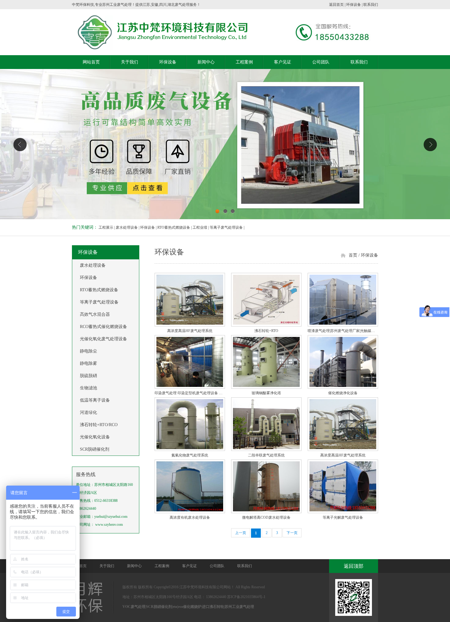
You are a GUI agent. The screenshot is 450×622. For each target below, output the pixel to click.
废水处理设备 (127, 227)
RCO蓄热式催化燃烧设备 (103, 326)
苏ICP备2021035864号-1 (246, 597)
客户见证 (282, 62)
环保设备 (353, 4)
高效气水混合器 (95, 314)
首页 (353, 255)
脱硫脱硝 (88, 375)
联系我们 (370, 4)
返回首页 (336, 4)
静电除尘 (88, 351)
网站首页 (91, 62)
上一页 (240, 533)
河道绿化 (88, 412)
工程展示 (106, 227)
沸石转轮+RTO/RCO (99, 424)
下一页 (292, 533)
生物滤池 (88, 388)
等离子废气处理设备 (226, 227)
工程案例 (244, 62)
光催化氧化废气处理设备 (103, 339)
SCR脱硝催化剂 (94, 449)
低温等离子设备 (95, 400)
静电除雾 (88, 363)
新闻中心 (206, 62)
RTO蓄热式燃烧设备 (173, 227)
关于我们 (129, 62)
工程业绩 (200, 227)
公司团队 (320, 62)
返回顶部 (353, 566)
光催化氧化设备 (95, 437)
